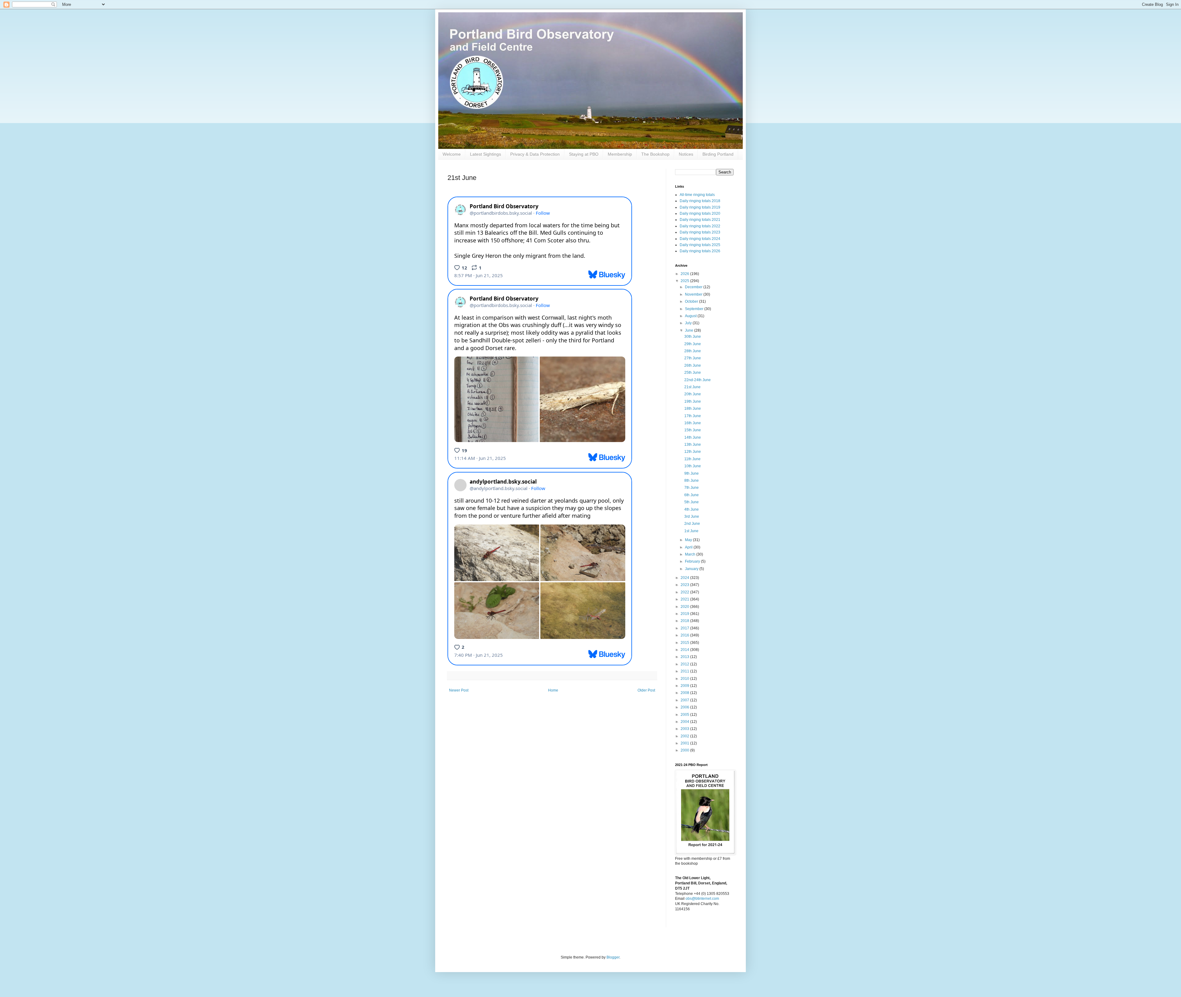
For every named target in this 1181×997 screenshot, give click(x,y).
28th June (692, 351)
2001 (685, 743)
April (689, 547)
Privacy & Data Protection (535, 154)
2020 (685, 606)
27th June (692, 358)
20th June (692, 394)
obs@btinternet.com (702, 898)
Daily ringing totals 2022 (700, 226)
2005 (685, 714)
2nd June (692, 523)
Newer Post (458, 690)
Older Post (646, 690)
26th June (692, 365)
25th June (692, 372)
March (690, 554)
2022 (685, 592)
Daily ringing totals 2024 (700, 239)
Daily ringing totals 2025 (700, 245)
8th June (691, 480)
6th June (691, 495)
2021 (685, 599)
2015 (685, 642)
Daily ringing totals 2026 (700, 251)
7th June (691, 487)
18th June (692, 408)
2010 (685, 678)
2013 (685, 657)
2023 (685, 585)
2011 (685, 671)
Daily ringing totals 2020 (700, 213)
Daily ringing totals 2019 (700, 207)
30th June (692, 336)
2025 (685, 281)
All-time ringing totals (697, 195)
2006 (685, 707)
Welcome (452, 154)
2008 (685, 693)
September (694, 309)
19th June (692, 401)
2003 (685, 729)
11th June (692, 459)
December (694, 287)
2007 (685, 700)
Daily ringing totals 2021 (700, 219)
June (689, 330)
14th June (692, 437)
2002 (685, 736)
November (694, 294)
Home (553, 690)
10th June (692, 466)
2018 (685, 621)
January (692, 569)
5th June (691, 502)
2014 (685, 650)
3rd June (691, 516)
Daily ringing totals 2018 (700, 201)
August (691, 316)
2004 (685, 722)
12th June (692, 451)
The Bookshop (655, 154)
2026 (685, 274)
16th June (692, 423)
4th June (691, 509)
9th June (691, 473)
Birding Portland (718, 154)
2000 (685, 750)
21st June (692, 387)
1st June (691, 531)
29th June (692, 344)
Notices (686, 154)
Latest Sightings (485, 154)
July (689, 323)
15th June (692, 430)
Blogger (612, 957)
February (693, 561)
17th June (692, 416)
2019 (685, 614)
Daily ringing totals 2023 (700, 232)
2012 (685, 664)
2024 (685, 578)
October (692, 301)
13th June (692, 444)
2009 (685, 686)
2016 (685, 635)
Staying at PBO (583, 154)
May (689, 540)
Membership (620, 154)
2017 (685, 628)
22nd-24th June (697, 380)
